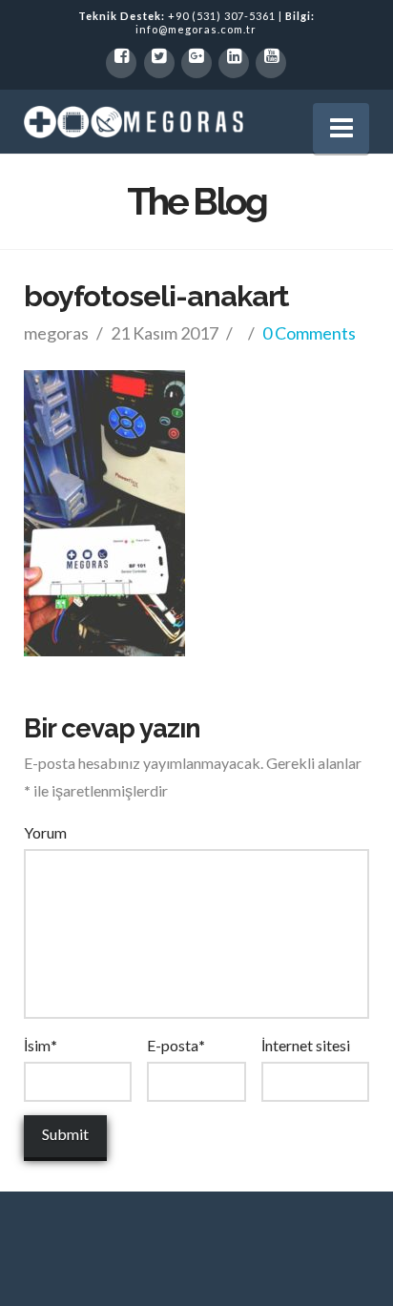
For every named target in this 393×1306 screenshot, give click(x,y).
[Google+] (196, 63)
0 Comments (309, 332)
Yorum (45, 832)
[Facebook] (121, 63)
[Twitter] (159, 63)
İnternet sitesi (305, 1045)
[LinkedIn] (233, 63)
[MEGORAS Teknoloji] (133, 121)
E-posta (176, 1045)
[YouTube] (271, 63)
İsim (40, 1045)
